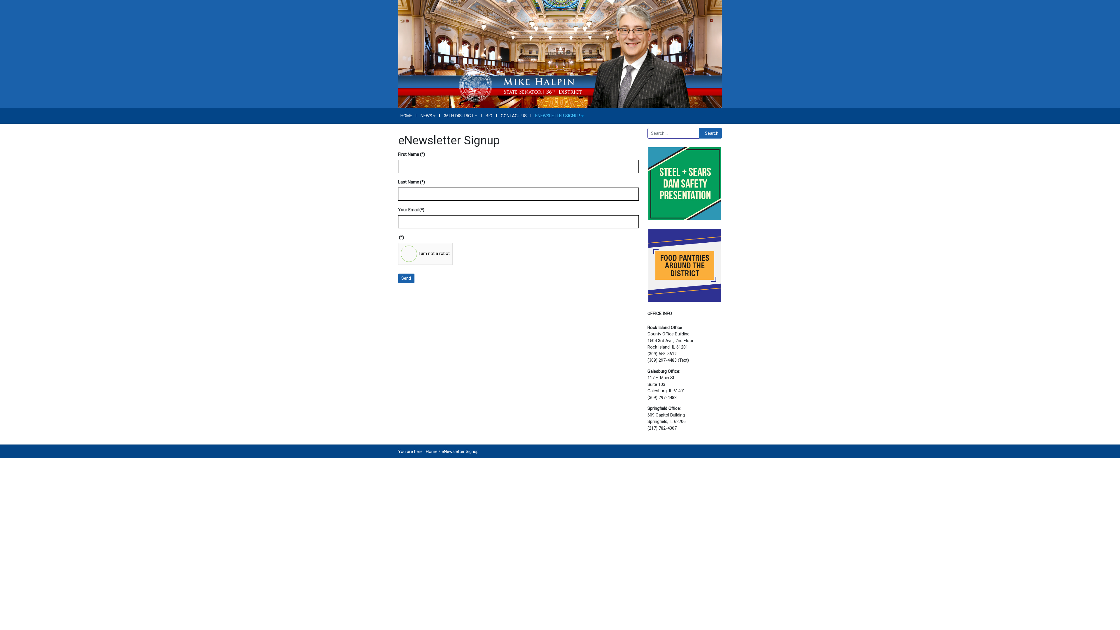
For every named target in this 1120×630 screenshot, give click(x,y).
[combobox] (673, 133)
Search (711, 133)
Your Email (411, 209)
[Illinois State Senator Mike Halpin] (560, 53)
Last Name (411, 182)
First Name (411, 154)
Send (406, 278)
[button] (428, 115)
